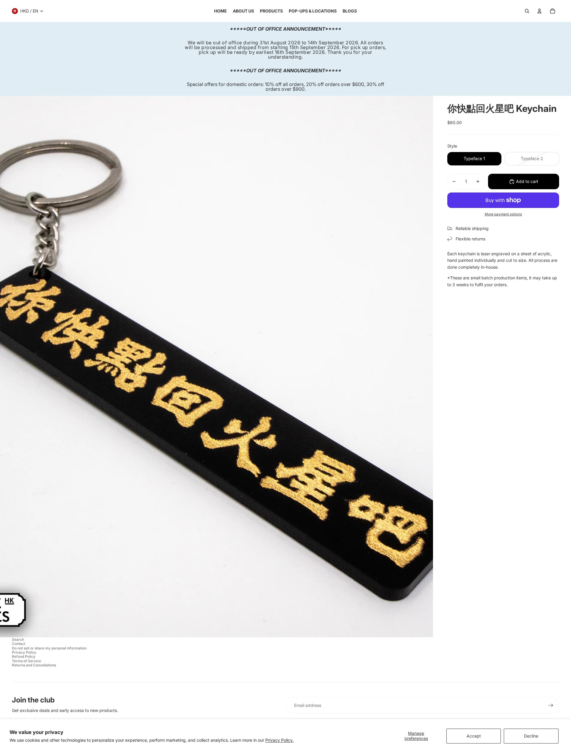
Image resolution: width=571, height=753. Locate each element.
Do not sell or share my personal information (49, 648)
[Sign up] (550, 705)
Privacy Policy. (279, 740)
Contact (18, 643)
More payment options (503, 214)
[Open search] (527, 11)
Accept (474, 735)
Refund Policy (23, 656)
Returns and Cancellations (34, 665)
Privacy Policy (24, 652)
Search (18, 639)
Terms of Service (26, 661)
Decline (531, 735)
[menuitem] (220, 11)
